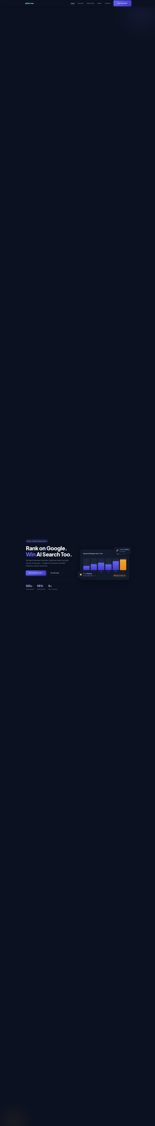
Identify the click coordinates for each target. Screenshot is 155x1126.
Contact (107, 3)
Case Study (90, 3)
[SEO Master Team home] (30, 3)
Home (73, 3)
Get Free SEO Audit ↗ (36, 573)
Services (80, 3)
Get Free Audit (122, 3)
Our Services (55, 573)
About (100, 3)
